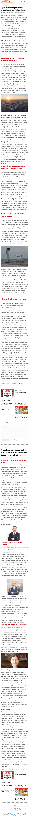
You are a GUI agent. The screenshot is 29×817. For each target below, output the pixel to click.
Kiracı (11, 769)
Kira (7, 769)
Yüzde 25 (22, 769)
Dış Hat (3, 383)
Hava (8, 383)
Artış (3, 769)
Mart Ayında (14, 383)
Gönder (5, 440)
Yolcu (3, 387)
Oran (16, 769)
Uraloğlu (21, 383)
